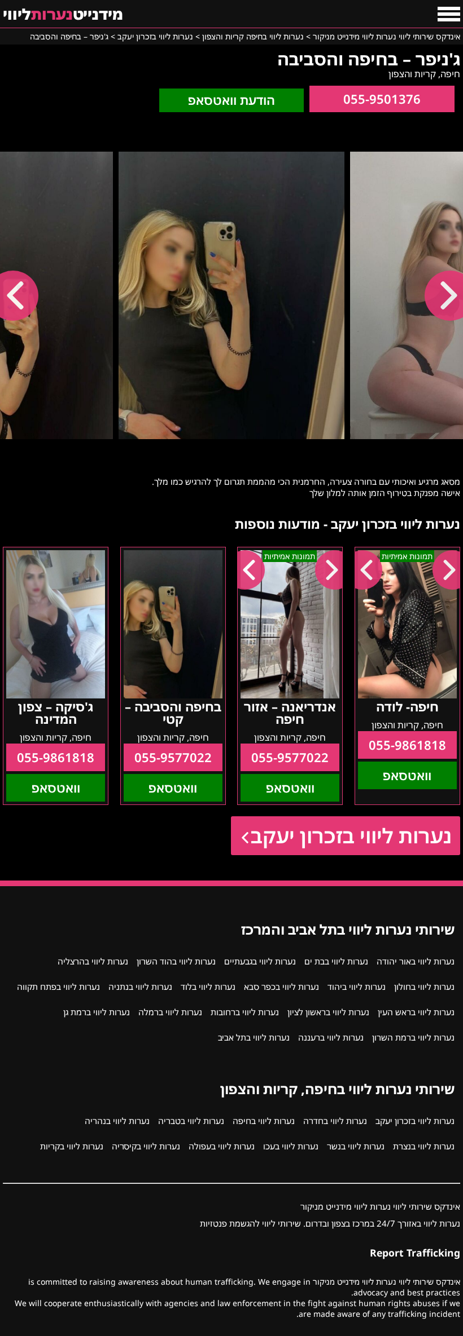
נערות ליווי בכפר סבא (281, 986)
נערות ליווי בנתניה (140, 986)
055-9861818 (407, 745)
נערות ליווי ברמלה (170, 1012)
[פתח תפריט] (449, 14)
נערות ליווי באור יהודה (416, 961)
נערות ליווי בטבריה (191, 1120)
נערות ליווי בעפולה (222, 1146)
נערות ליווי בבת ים (336, 961)
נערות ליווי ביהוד (356, 986)
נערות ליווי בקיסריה (146, 1146)
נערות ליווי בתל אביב (254, 1037)
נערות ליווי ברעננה (331, 1037)
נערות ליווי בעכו (290, 1146)
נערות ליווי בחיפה (264, 1120)
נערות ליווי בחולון (424, 986)
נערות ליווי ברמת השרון (413, 1037)
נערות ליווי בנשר (356, 1146)
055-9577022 (290, 757)
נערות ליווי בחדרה (335, 1120)
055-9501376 (382, 99)
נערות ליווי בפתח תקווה (58, 986)
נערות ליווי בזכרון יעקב (351, 836)
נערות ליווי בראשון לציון (328, 1012)
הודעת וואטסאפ (231, 100)
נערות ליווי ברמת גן (96, 1012)
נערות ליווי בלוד (208, 986)
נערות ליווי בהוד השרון (176, 961)
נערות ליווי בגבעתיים (260, 961)
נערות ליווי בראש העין (416, 1012)
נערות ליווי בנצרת (424, 1146)
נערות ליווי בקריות (71, 1146)
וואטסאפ (407, 775)
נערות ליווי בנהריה (117, 1120)
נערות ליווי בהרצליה (93, 961)
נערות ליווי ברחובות (245, 1012)
